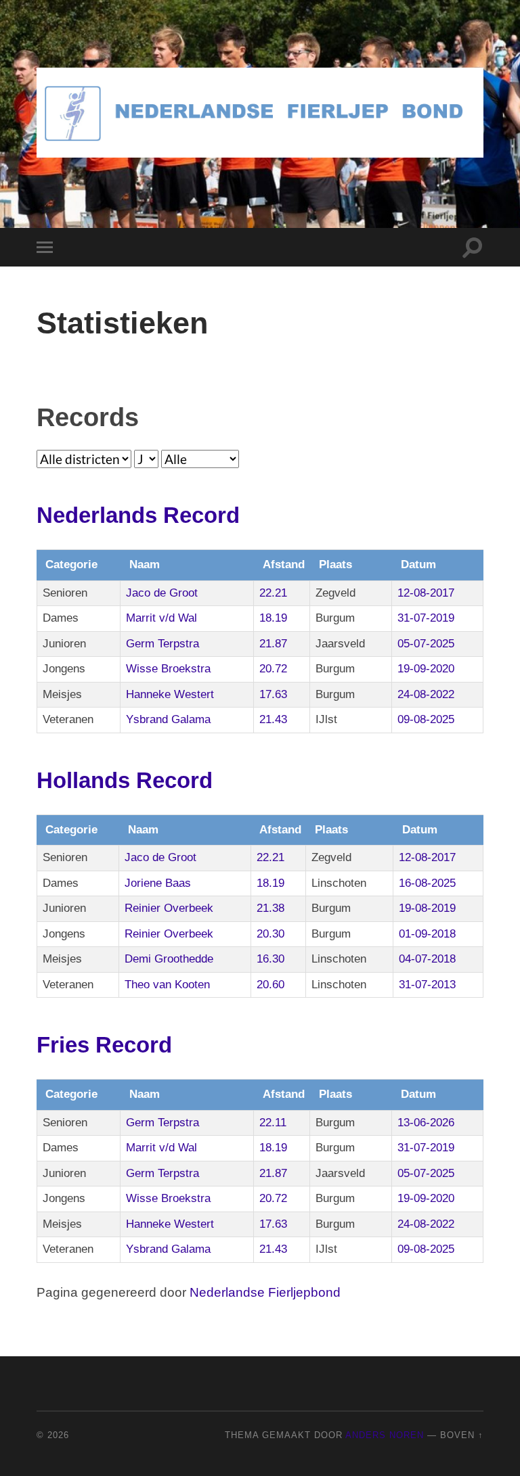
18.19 (273, 618)
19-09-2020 (425, 668)
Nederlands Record (138, 515)
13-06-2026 (425, 1122)
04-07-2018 (427, 958)
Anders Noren (384, 1435)
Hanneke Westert (170, 694)
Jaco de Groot (162, 592)
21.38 (270, 908)
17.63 (273, 694)
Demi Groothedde (169, 958)
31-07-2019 (425, 618)
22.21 (273, 592)
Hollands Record (125, 780)
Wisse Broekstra (168, 668)
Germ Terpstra (162, 643)
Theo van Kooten (167, 984)
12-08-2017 (425, 592)
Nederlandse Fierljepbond (265, 1292)
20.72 (273, 668)
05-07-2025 (425, 643)
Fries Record (104, 1044)
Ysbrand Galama (168, 719)
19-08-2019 (427, 908)
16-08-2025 (427, 883)
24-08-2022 (425, 694)
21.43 (273, 719)
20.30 (270, 933)
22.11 (272, 1122)
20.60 (270, 984)
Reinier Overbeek (169, 908)
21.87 (273, 643)
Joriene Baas (158, 883)
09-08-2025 (425, 719)
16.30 (270, 958)
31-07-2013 (427, 984)
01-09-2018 (427, 933)
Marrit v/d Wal (161, 618)
